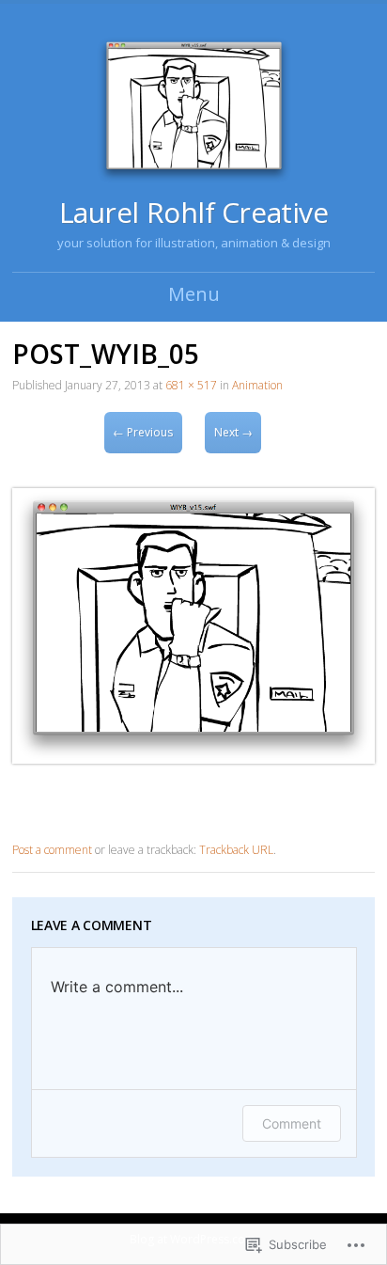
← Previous (143, 432)
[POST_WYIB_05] (193, 758)
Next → (233, 432)
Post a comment (52, 850)
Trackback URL (236, 850)
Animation (257, 385)
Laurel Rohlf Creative (194, 212)
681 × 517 (191, 385)
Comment (291, 1123)
